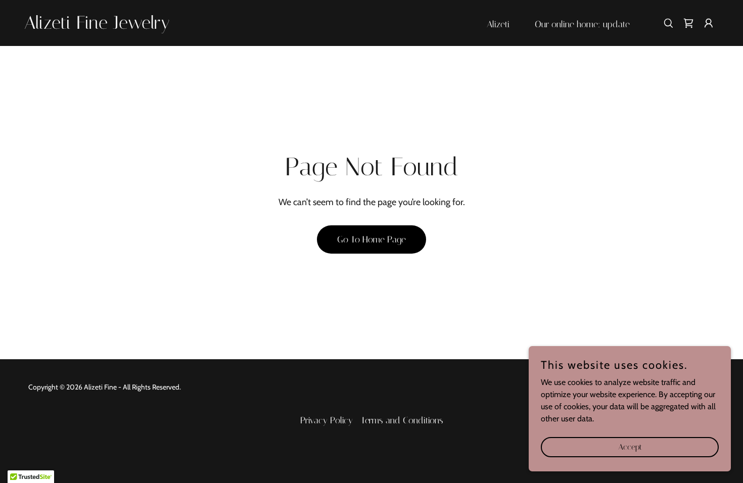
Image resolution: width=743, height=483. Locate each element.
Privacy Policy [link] (326, 420)
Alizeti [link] (498, 24)
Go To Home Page (371, 239)
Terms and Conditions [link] (402, 420)
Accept (630, 447)
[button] (709, 23)
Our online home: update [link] (582, 24)
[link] (121, 26)
